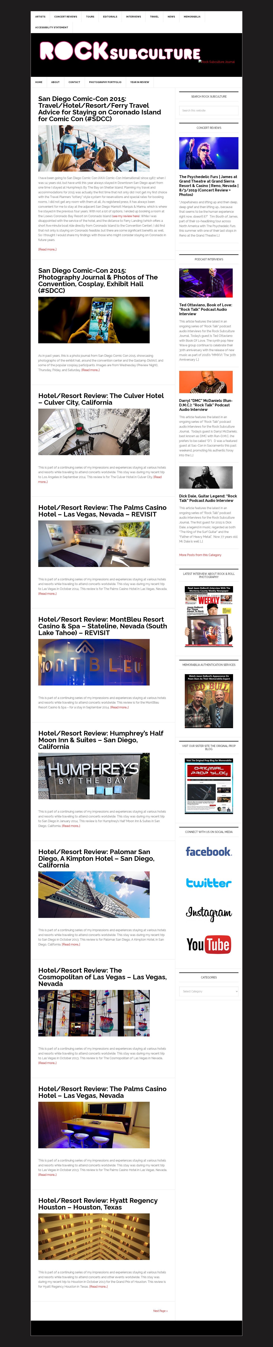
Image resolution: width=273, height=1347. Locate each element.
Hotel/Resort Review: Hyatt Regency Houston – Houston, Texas (97, 1203)
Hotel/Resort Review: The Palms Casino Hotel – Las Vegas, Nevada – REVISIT (102, 511)
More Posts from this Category (200, 555)
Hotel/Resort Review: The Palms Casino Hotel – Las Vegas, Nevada (102, 1092)
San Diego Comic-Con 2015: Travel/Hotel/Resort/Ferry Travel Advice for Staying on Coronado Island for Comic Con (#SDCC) (99, 109)
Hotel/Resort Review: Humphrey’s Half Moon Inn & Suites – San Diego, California (100, 739)
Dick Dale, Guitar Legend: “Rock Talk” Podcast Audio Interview (208, 498)
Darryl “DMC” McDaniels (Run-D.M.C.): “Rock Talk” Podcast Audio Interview (206, 405)
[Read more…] (47, 249)
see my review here (126, 216)
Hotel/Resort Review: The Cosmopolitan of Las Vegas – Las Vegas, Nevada (102, 977)
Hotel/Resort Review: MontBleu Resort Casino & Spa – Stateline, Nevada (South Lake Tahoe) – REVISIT (102, 626)
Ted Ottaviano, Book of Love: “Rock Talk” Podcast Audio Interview (205, 309)
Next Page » (160, 1310)
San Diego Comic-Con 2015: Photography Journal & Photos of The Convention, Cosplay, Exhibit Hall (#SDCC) (98, 280)
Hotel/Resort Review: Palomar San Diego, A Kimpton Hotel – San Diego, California (96, 858)
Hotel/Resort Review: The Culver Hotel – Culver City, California (101, 399)
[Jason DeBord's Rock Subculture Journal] (119, 45)
